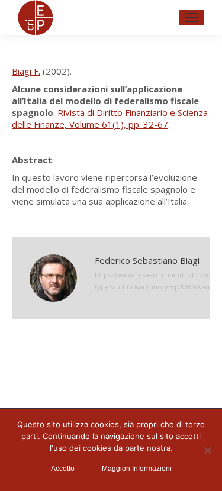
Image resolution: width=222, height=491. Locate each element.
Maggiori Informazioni (137, 468)
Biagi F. (26, 71)
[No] (207, 450)
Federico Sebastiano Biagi (147, 260)
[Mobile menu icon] (191, 17)
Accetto (63, 468)
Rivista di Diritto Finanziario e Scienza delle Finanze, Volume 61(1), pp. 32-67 (110, 118)
